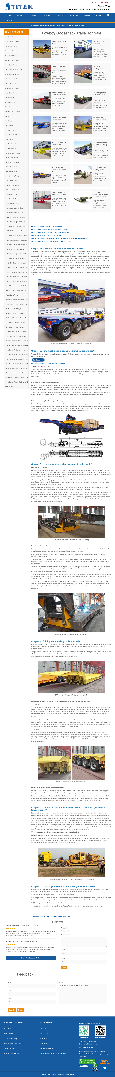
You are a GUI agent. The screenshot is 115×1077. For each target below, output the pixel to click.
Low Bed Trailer (10, 55)
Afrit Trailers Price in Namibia (15, 327)
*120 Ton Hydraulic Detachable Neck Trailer (16, 245)
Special (7, 116)
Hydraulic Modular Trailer (13, 107)
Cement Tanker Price (12, 203)
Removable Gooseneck (12, 51)
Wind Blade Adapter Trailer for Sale (16, 286)
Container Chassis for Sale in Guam (16, 318)
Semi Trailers (56, 25)
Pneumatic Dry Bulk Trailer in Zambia (16, 304)
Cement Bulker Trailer (13, 162)
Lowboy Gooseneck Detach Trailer (59, 119)
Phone (10, 998)
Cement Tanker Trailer (12, 88)
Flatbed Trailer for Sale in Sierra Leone (16, 345)
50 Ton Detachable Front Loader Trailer (58, 94)
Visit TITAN (46, 15)
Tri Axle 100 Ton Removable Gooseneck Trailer (99, 44)
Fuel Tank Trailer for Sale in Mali (16, 336)
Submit (64, 967)
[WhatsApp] (94, 1061)
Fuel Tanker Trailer (10, 37)
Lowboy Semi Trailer (12, 144)
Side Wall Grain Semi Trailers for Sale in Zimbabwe (16, 377)
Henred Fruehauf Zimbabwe (15, 313)
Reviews (87, 15)
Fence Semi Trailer (11, 93)
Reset (20, 1010)
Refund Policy (8, 1034)
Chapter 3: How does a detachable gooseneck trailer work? (50, 232)
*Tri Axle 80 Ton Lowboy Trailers (16, 235)
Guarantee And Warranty (11, 1053)
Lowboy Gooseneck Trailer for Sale (16, 217)
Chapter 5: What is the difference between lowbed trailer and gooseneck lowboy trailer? (59, 238)
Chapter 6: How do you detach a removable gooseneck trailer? (51, 241)
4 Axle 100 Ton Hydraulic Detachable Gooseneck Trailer (100, 195)
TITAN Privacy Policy (10, 1039)
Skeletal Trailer (9, 98)
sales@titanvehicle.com (91, 1044)
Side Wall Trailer (11, 148)
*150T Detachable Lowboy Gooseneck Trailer (16, 267)
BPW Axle (74, 15)
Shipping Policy (9, 1048)
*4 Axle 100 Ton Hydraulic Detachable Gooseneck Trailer (16, 281)
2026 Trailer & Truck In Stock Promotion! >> (57, 917)
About (33, 15)
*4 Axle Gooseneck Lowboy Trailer (16, 272)
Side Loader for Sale (12, 190)
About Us (43, 1029)
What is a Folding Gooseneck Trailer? (16, 300)
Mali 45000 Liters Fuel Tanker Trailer (16, 359)
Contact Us (44, 1039)
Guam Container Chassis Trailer (16, 373)
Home (9, 15)
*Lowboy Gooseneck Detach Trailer (16, 249)
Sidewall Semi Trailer (11, 79)
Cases (98, 15)
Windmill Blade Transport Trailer (16, 290)
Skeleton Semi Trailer (12, 176)
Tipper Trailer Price (12, 194)
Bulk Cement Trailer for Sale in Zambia (16, 350)
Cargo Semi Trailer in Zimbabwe (16, 322)
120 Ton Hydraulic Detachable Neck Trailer (99, 95)
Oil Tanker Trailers (11, 135)
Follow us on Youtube (47, 1048)
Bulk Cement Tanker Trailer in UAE (16, 382)
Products (48, 25)
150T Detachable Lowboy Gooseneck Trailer (59, 170)
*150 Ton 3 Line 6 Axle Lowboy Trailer (16, 258)
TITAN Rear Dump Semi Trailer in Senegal (16, 354)
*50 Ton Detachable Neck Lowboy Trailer (16, 277)
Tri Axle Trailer (10, 130)
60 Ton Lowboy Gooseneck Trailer (99, 119)
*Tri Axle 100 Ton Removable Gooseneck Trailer (16, 226)
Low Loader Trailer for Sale (14, 208)
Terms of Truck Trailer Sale (12, 1044)
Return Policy (8, 1029)
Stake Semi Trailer (11, 167)
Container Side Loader (12, 74)
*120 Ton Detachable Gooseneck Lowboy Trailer (16, 263)
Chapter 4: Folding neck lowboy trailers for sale (46, 235)
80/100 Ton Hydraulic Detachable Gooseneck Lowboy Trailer (59, 70)
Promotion (60, 15)
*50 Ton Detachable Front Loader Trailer (16, 240)
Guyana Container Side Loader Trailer (16, 341)
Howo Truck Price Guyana (14, 309)
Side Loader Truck (10, 83)
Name (63, 949)
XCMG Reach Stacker (12, 42)
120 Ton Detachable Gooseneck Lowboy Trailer (100, 145)
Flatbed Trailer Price (12, 185)
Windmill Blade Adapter (12, 112)
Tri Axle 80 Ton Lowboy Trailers (98, 68)
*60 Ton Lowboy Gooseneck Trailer (16, 254)
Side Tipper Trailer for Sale (13, 70)
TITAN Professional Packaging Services (53, 1053)
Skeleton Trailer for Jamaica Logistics (16, 364)
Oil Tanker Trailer (10, 102)
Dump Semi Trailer (12, 158)
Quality (9, 20)
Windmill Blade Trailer (12, 60)
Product (20, 15)
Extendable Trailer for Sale (14, 213)
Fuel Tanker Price (11, 180)
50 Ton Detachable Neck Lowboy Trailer (59, 194)
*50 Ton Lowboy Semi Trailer (16, 222)
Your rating (65, 928)
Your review (65, 935)
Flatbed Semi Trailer (11, 46)
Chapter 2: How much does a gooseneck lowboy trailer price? (50, 229)
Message (62, 982)
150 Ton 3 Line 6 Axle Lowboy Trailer (59, 144)
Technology (44, 1044)
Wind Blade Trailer (12, 171)
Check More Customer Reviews (31, 958)
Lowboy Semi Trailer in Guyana (16, 332)
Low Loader (9, 139)
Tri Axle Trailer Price (12, 199)
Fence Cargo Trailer (12, 295)
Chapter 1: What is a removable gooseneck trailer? (47, 226)
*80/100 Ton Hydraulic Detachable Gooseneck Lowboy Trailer (16, 231)
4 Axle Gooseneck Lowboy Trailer (99, 169)
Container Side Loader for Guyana (16, 368)
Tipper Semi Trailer (11, 65)
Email (63, 958)
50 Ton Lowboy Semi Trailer (59, 43)
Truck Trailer (8, 387)
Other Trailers (9, 121)
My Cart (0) (95, 2)
